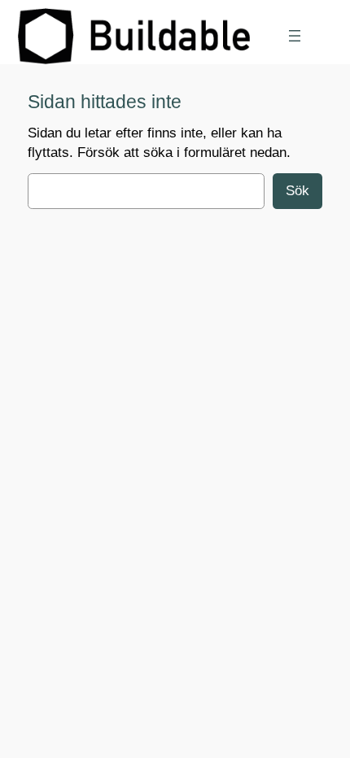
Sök (297, 190)
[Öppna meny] (294, 36)
